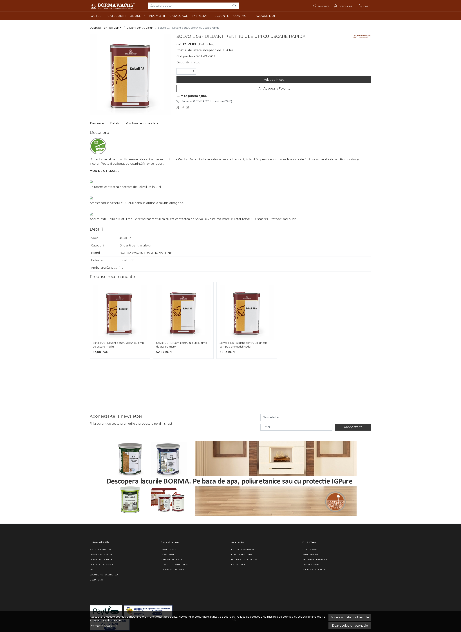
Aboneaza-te (353, 427)
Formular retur (100, 549)
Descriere (97, 123)
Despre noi (97, 579)
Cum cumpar (168, 549)
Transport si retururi (174, 564)
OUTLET (97, 15)
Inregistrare (310, 554)
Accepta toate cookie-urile (350, 617)
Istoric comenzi (312, 564)
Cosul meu (167, 554)
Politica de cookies (248, 616)
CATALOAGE (238, 564)
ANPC (93, 569)
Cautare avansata (243, 549)
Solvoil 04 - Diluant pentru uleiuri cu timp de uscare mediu (118, 344)
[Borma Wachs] (117, 5)
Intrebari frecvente (210, 15)
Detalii (114, 123)
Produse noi (263, 15)
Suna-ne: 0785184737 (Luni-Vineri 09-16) (207, 101)
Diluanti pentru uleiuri (139, 27)
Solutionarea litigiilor (104, 574)
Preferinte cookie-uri (103, 626)
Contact (240, 15)
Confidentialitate (101, 559)
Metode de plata (171, 559)
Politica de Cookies (102, 564)
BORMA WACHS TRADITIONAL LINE (146, 253)
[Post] (178, 107)
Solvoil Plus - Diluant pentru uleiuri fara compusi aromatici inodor (243, 344)
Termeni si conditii (101, 554)
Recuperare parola (315, 559)
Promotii (157, 15)
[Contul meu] (344, 5)
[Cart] (364, 5)
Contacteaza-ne (241, 554)
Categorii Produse (124, 15)
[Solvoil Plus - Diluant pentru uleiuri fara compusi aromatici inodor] (247, 312)
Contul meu (309, 549)
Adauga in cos (274, 79)
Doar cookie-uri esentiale (350, 625)
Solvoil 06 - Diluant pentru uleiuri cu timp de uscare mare (181, 344)
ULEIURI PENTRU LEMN (106, 27)
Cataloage (178, 15)
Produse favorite (313, 569)
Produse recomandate (142, 123)
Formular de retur (172, 569)
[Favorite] (321, 5)
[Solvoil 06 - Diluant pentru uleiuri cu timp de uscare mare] (183, 312)
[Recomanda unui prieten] (188, 107)
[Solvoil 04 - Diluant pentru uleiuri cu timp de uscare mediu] (120, 312)
